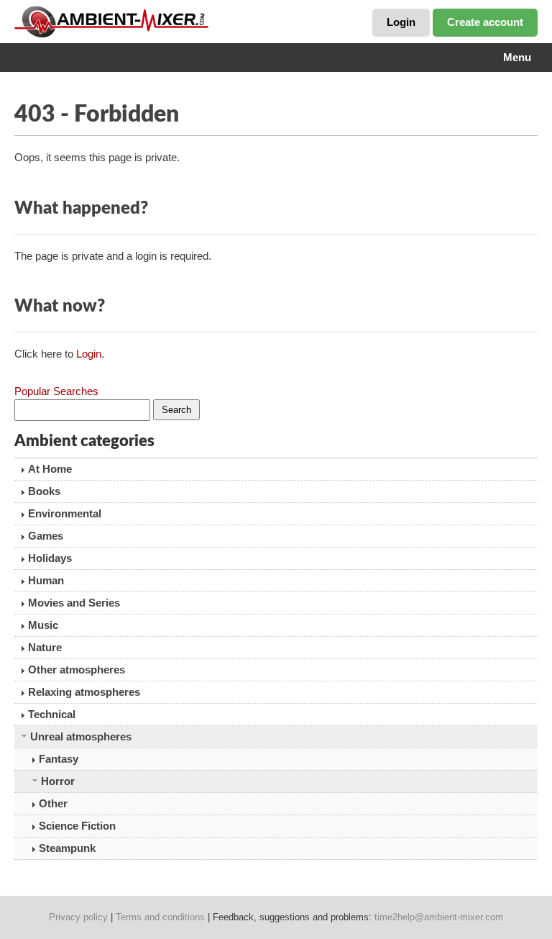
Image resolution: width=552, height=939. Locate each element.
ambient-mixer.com (122, 21)
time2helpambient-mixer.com (438, 917)
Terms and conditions (160, 917)
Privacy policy (78, 917)
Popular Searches (56, 391)
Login (401, 22)
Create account (485, 22)
